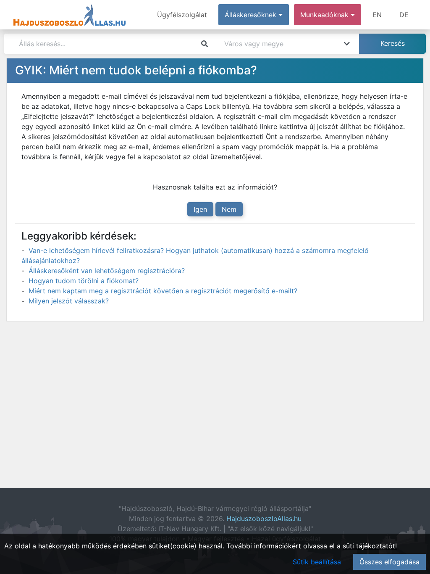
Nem (229, 209)
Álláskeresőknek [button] (251, 15)
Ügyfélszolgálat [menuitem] (182, 15)
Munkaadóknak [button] (325, 15)
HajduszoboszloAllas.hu (264, 518)
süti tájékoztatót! (370, 546)
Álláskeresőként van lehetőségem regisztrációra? (107, 270)
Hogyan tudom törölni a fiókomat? (84, 280)
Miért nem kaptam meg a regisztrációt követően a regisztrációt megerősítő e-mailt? (163, 291)
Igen (200, 209)
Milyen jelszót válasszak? (69, 301)
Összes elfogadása (389, 562)
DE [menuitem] (404, 15)
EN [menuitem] (377, 15)
